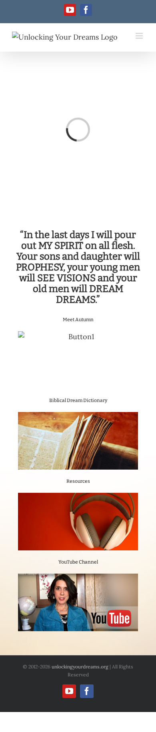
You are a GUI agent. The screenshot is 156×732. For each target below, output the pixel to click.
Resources (78, 481)
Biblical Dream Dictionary (78, 400)
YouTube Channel (78, 562)
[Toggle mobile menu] (140, 36)
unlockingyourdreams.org (80, 667)
